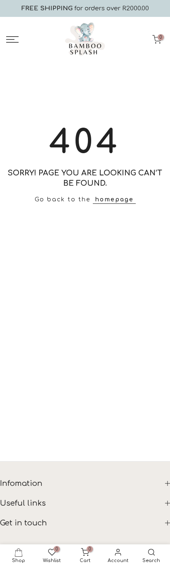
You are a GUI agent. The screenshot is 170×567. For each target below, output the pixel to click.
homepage (114, 199)
